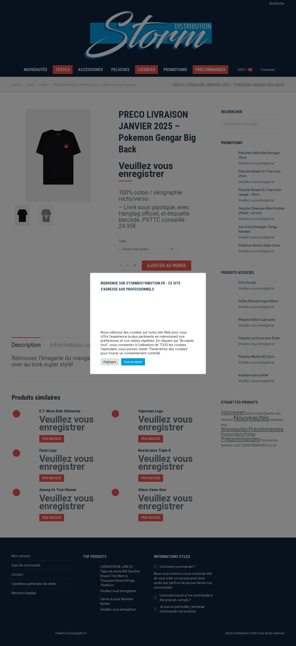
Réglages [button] (109, 362)
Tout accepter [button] (133, 362)
